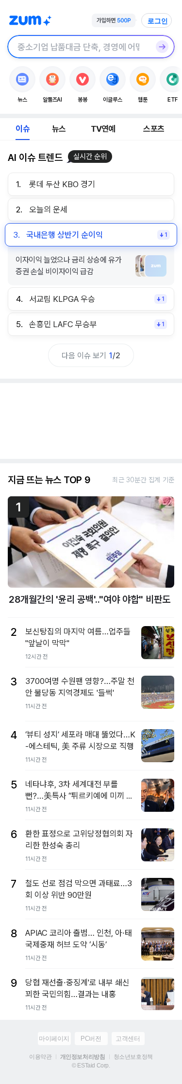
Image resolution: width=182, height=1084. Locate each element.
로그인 (158, 21)
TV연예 (103, 129)
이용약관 (40, 1056)
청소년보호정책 (133, 1056)
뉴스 (59, 129)
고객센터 (128, 1038)
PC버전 (91, 1038)
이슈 (22, 129)
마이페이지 (54, 1038)
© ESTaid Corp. (91, 1065)
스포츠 (153, 129)
